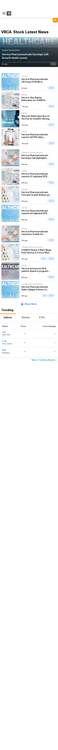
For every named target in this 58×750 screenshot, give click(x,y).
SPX (4, 332)
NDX (4, 350)
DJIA (4, 341)
